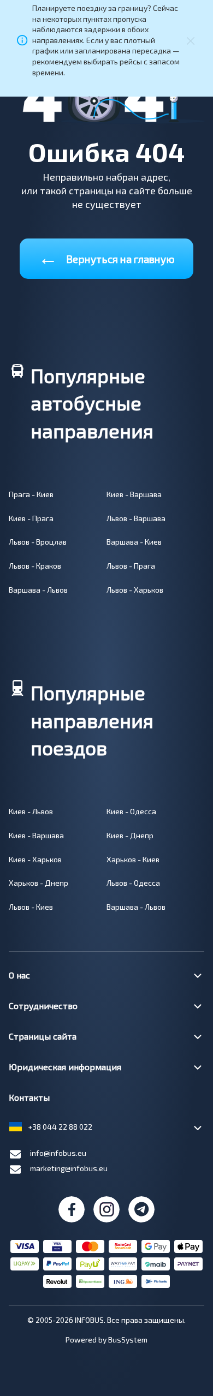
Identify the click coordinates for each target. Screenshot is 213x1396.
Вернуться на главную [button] (106, 257)
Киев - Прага (31, 518)
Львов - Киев (31, 906)
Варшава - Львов (38, 589)
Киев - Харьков (35, 859)
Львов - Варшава (135, 518)
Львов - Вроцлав (38, 541)
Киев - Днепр (129, 835)
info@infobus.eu (58, 1153)
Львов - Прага (130, 565)
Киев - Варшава (134, 494)
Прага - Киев (31, 494)
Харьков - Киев (132, 859)
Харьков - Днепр (38, 882)
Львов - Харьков (134, 589)
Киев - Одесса (131, 811)
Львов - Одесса (133, 882)
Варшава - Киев (134, 541)
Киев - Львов (31, 811)
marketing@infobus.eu (69, 1168)
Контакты (29, 1097)
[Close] (190, 40)
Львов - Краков (35, 565)
